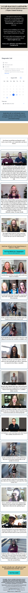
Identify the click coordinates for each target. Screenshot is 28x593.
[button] (14, 68)
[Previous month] (7, 78)
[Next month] (20, 78)
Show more (7, 73)
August (12, 77)
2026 (15, 77)
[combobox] (13, 103)
